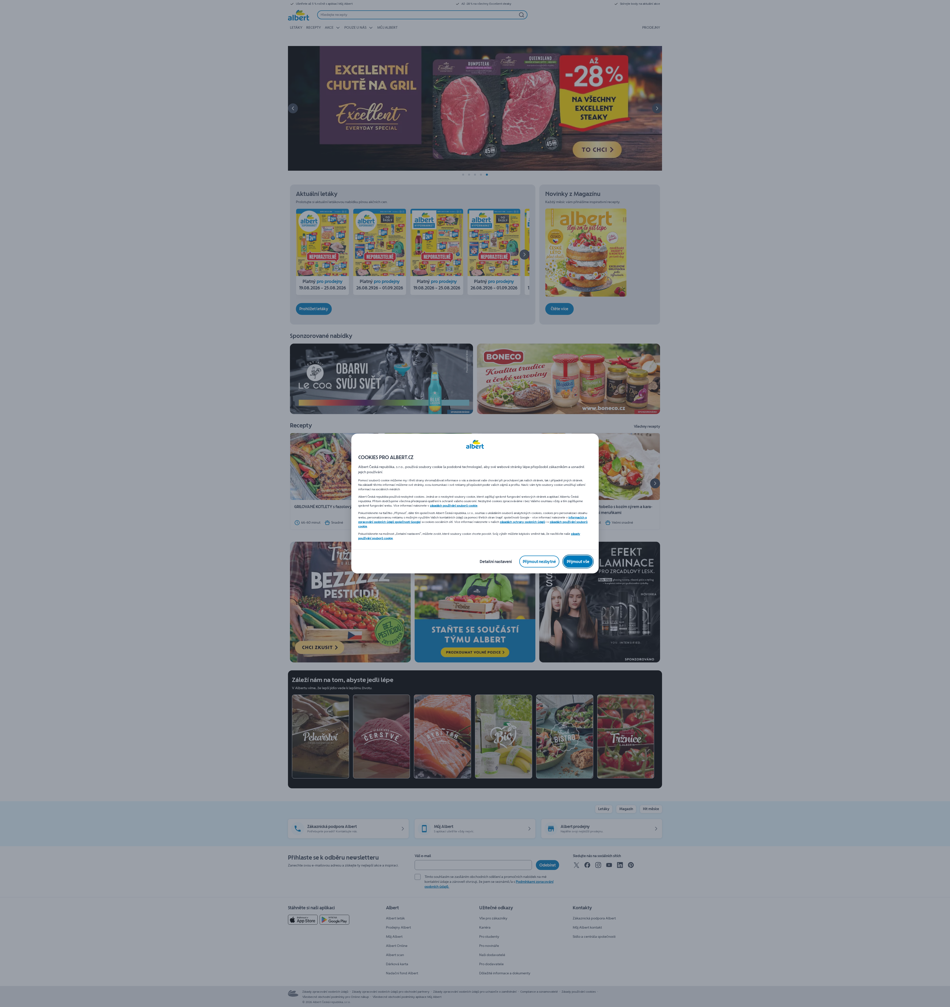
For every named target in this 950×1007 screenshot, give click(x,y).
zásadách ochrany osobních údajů (522, 522)
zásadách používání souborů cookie (453, 505)
